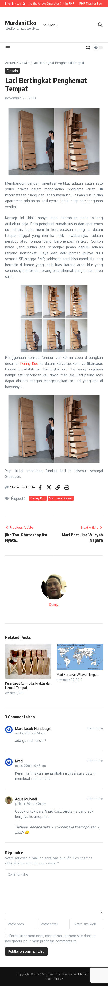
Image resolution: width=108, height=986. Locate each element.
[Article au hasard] (88, 48)
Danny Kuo (29, 363)
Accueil (10, 63)
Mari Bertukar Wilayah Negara (78, 674)
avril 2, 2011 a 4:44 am (30, 733)
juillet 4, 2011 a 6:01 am (30, 804)
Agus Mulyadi (26, 799)
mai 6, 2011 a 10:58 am (30, 766)
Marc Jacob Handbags (33, 728)
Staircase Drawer (60, 498)
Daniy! (54, 604)
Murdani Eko (20, 22)
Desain (24, 63)
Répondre (95, 728)
